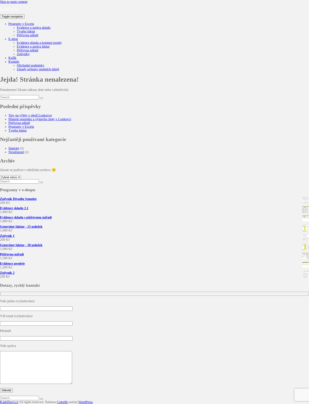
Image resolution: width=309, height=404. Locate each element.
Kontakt (13, 61)
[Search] (41, 98)
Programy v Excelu (21, 24)
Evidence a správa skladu (33, 27)
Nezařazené (16, 152)
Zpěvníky (23, 54)
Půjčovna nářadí (27, 35)
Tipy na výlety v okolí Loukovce (30, 115)
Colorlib (62, 402)
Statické (13, 148)
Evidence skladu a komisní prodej (39, 42)
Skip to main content (13, 2)
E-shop (13, 39)
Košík (12, 58)
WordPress (85, 402)
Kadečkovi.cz (9, 9)
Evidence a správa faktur (33, 46)
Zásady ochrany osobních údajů (38, 69)
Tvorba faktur (26, 31)
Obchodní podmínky (30, 65)
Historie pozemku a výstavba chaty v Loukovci (39, 119)
